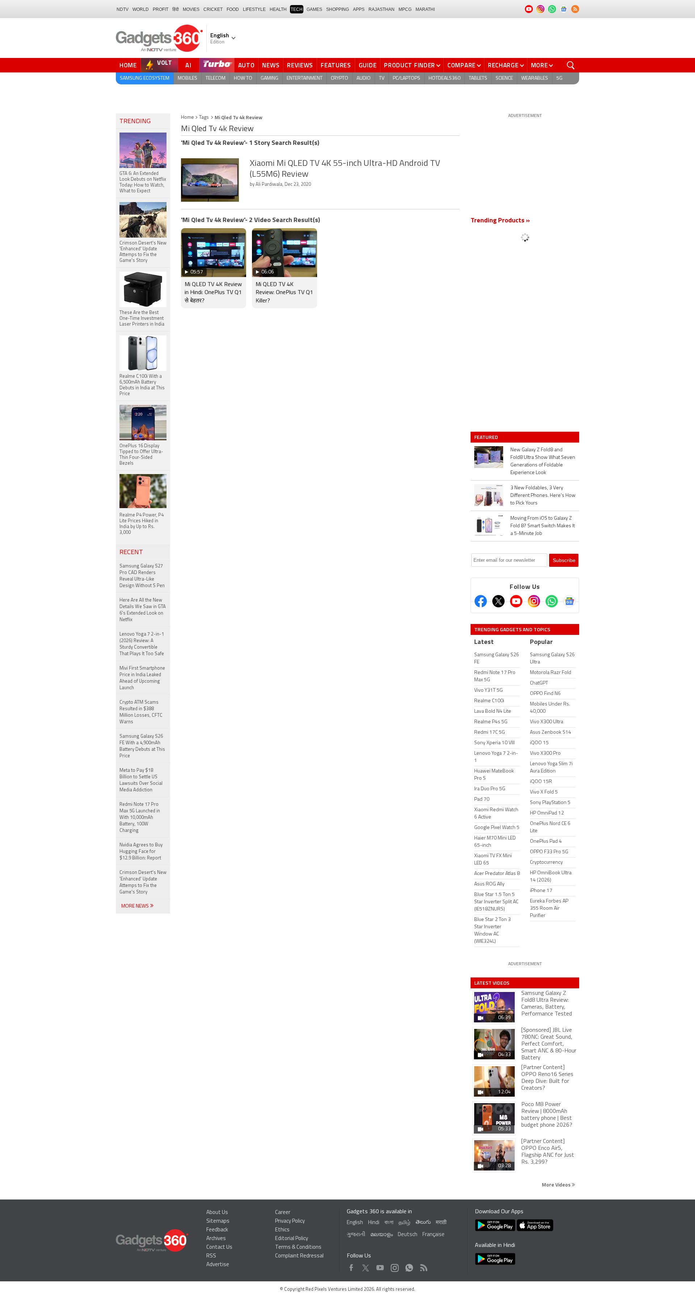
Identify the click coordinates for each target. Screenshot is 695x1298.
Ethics (282, 1230)
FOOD (233, 9)
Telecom (216, 78)
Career (282, 1212)
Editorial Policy (291, 1239)
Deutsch (407, 1235)
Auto (246, 65)
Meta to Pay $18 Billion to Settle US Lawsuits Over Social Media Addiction (141, 780)
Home (128, 65)
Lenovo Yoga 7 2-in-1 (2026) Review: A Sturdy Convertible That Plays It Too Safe (141, 644)
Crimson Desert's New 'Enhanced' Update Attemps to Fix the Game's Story (143, 882)
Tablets (478, 78)
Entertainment (305, 78)
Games (314, 9)
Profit (160, 9)
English (355, 1223)
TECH (297, 9)
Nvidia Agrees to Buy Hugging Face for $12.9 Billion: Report (141, 852)
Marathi (425, 9)
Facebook (351, 1266)
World (140, 9)
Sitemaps (217, 1221)
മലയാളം (381, 1235)
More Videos (557, 1184)
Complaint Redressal (299, 1256)
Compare (461, 65)
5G (559, 78)
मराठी (441, 1223)
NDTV (123, 9)
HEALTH (278, 9)
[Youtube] (516, 601)
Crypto (339, 78)
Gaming (269, 78)
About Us (217, 1212)
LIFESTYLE (254, 9)
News (270, 65)
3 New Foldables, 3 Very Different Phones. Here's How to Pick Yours (543, 495)
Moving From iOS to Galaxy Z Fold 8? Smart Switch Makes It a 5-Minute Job (542, 526)
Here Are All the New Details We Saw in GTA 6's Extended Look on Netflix (142, 610)
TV (381, 78)
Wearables (534, 78)
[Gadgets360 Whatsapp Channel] (552, 601)
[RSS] (575, 9)
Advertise (217, 1265)
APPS (359, 9)
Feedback (217, 1230)
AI (188, 65)
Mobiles (187, 78)
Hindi (373, 1223)
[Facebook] (481, 601)
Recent (131, 552)
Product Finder (409, 65)
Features (336, 65)
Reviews (300, 65)
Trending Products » (500, 221)
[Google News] (569, 601)
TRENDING (135, 121)
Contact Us (219, 1247)
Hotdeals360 (444, 78)
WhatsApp (409, 1266)
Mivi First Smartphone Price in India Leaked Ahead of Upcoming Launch (142, 678)
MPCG (405, 9)
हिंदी (175, 9)
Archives (216, 1239)
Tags (204, 117)
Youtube (380, 1266)
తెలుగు (423, 1222)
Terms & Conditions (298, 1247)
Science (504, 78)
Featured (486, 437)
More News (135, 906)
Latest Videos (491, 983)
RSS (211, 1256)
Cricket (213, 9)
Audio (364, 78)
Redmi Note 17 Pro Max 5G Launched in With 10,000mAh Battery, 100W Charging (139, 817)
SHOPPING (337, 9)
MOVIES (191, 9)
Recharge (503, 65)
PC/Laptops (406, 78)
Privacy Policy (290, 1221)
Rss (423, 1266)
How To (243, 78)
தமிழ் (404, 1223)
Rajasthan (381, 9)
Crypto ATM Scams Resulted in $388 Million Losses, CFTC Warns (141, 712)
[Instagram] (534, 601)
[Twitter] (498, 601)
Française (433, 1235)
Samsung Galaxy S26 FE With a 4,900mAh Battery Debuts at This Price (142, 746)
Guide (368, 65)
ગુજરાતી (356, 1235)
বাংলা (388, 1223)
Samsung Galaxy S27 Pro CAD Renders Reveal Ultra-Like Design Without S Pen (142, 576)
